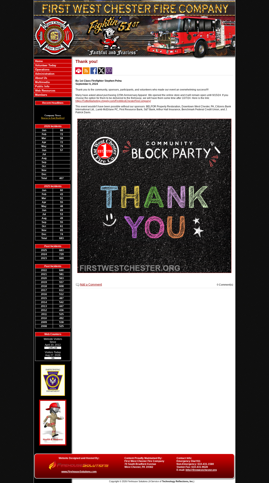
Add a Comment (91, 284)
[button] (52, 69)
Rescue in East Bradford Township (53, 119)
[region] (53, 78)
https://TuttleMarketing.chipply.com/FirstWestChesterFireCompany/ (113, 101)
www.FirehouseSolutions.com (79, 471)
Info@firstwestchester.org (201, 469)
